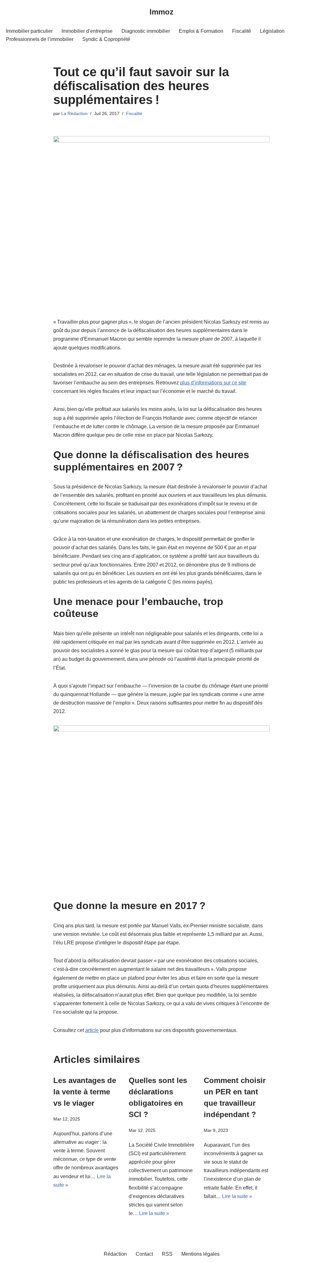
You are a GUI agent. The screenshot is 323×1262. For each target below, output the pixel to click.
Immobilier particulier (29, 31)
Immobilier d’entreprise (87, 31)
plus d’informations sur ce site (213, 382)
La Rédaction (74, 113)
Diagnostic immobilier (145, 31)
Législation (272, 31)
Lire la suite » (154, 1213)
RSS (167, 1254)
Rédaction (115, 1254)
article (92, 1030)
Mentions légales (200, 1254)
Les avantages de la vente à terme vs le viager (84, 1091)
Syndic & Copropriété (106, 39)
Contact (144, 1254)
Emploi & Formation (201, 31)
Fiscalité (241, 31)
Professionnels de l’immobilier (39, 39)
